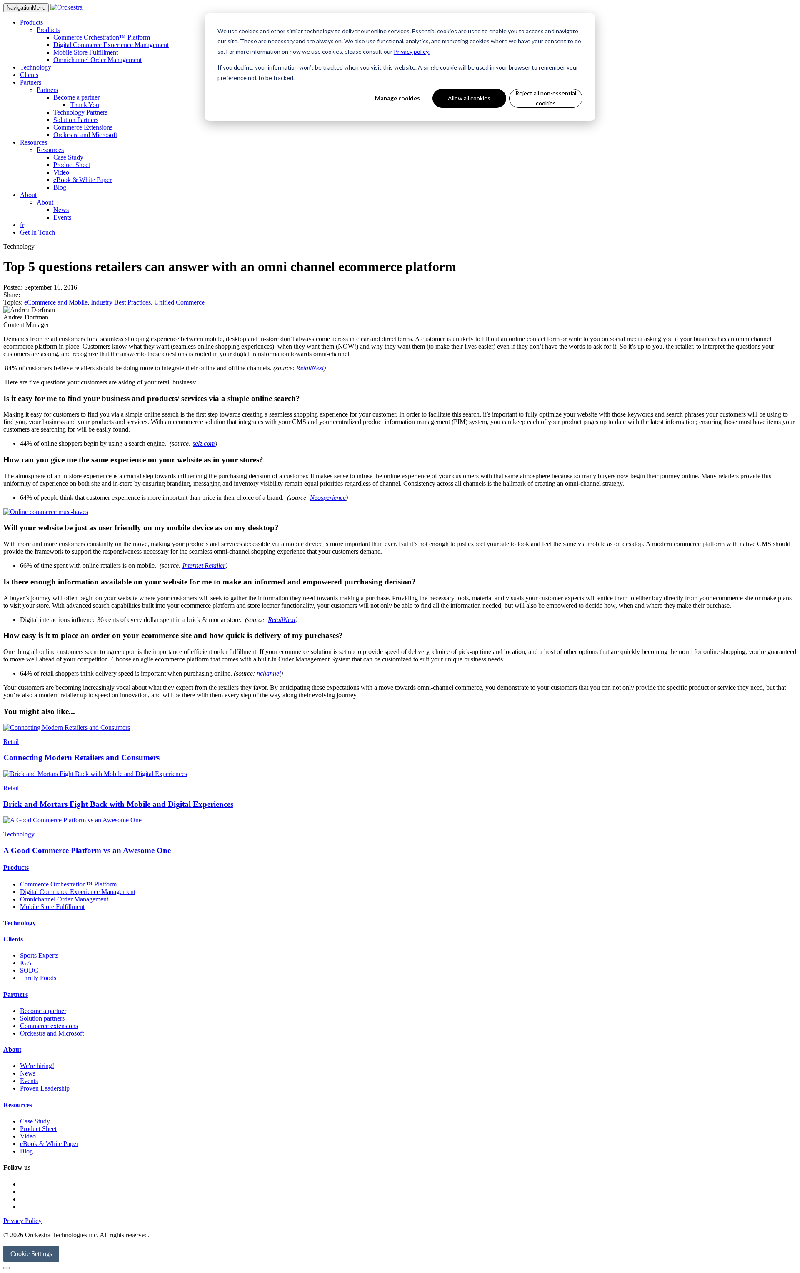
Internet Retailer (203, 565)
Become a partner (76, 97)
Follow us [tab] (16, 1167)
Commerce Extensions (82, 127)
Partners (30, 82)
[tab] (400, 867)
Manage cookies (397, 98)
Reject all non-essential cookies (545, 98)
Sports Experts (39, 955)
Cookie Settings (31, 1253)
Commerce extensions (49, 1025)
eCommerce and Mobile (56, 302)
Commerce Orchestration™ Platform (101, 37)
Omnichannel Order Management (97, 59)
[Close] (6, 1268)
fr (22, 224)
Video (61, 172)
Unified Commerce (179, 302)
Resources (33, 142)
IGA (26, 962)
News (61, 209)
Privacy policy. (412, 51)
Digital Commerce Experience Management (111, 44)
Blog (59, 187)
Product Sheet (71, 164)
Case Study (68, 157)
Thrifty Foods (38, 977)
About (28, 194)
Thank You (84, 104)
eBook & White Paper (82, 179)
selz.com (203, 443)
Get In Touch (37, 232)
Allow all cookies (469, 98)
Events (62, 217)
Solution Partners (75, 119)
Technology (35, 67)
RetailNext (310, 368)
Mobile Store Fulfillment (85, 52)
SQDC (29, 970)
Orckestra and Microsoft (85, 134)
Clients (29, 74)
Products (31, 22)
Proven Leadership (45, 1088)
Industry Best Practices (121, 302)
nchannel (269, 673)
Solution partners (42, 1018)
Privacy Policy (22, 1220)
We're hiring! (37, 1065)
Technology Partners (80, 112)
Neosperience (328, 497)
